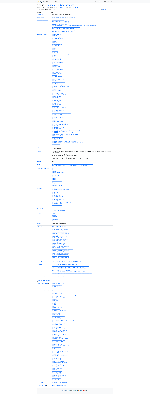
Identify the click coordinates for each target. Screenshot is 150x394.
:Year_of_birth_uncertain (58, 110)
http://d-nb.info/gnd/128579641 (59, 226)
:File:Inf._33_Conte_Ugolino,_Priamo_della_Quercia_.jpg (65, 132)
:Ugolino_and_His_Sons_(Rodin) (59, 330)
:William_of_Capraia (57, 372)
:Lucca (54, 68)
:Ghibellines (55, 99)
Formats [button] (58, 1)
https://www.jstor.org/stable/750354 (60, 24)
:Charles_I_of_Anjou (57, 73)
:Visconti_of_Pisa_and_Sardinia (59, 94)
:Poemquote (55, 176)
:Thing (54, 213)
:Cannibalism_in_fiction (58, 127)
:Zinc (53, 49)
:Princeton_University (57, 69)
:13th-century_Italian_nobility (59, 107)
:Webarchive (55, 183)
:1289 (54, 304)
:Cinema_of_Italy (56, 309)
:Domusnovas (56, 357)
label (39, 223)
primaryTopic (42, 385)
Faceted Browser (99, 1)
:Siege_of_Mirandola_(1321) (59, 323)
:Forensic (54, 118)
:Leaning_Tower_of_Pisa (58, 331)
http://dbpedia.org (62, 7)
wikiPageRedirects (43, 283)
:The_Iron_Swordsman (57, 302)
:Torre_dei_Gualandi (57, 101)
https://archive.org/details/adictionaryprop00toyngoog (64, 30)
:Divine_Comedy (56, 56)
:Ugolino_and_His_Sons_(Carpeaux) (60, 86)
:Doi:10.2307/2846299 (57, 135)
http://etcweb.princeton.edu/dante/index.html (62, 31)
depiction (40, 264)
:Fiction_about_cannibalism (58, 198)
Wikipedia (65, 391)
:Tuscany (54, 48)
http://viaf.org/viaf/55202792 (58, 247)
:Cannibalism (55, 83)
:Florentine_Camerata (57, 350)
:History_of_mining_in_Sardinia (59, 310)
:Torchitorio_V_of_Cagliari (58, 340)
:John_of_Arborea (56, 335)
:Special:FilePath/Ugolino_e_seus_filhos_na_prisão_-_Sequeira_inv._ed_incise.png (72, 273)
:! (53, 168)
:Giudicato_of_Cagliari (57, 121)
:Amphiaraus (55, 366)
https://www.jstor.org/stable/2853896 (60, 22)
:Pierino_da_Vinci (56, 337)
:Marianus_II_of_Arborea (58, 365)
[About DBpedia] (41, 1)
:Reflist (54, 179)
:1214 (54, 303)
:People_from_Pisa (57, 114)
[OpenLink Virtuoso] (65, 390)
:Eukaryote (55, 219)
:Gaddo (54, 369)
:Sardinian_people (56, 327)
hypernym (40, 208)
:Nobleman (55, 208)
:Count (54, 89)
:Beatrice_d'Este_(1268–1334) (59, 334)
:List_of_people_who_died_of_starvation (61, 297)
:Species (54, 220)
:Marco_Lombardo (57, 343)
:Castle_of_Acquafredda (58, 352)
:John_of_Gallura (56, 347)
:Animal (54, 218)
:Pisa (53, 61)
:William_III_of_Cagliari (57, 341)
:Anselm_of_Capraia (57, 324)
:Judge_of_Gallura (56, 104)
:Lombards (55, 65)
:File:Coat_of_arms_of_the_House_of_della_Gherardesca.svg (66, 130)
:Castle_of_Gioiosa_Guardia (58, 354)
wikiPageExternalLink (42, 20)
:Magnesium (55, 45)
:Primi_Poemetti (56, 144)
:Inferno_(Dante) (56, 97)
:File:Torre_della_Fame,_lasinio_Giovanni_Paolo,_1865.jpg (65, 134)
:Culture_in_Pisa (56, 111)
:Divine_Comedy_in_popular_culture (60, 364)
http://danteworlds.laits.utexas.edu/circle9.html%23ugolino (65, 28)
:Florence (54, 41)
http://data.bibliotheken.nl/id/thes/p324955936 (62, 249)
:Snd (53, 182)
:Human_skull (55, 87)
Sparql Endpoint (108, 1)
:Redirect (54, 178)
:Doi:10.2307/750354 (57, 138)
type (39, 213)
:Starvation (55, 333)
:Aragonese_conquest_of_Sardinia (60, 338)
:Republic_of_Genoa (57, 307)
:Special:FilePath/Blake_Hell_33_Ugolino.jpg (64, 264)
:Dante (54, 120)
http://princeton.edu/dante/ (58, 20)
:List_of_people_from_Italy (58, 361)
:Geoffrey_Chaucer (57, 58)
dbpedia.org (77, 7)
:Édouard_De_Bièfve (57, 319)
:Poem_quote (55, 175)
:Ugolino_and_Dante (57, 285)
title (39, 161)
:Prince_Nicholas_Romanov (58, 326)
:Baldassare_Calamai (57, 371)
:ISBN (54, 174)
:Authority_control (56, 169)
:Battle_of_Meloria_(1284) (58, 79)
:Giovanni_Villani (56, 96)
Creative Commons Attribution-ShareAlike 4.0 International (88, 391)
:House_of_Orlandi (57, 344)
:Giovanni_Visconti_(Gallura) (59, 123)
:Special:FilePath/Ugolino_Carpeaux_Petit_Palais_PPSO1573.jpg (68, 271)
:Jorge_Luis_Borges (57, 44)
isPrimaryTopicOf (42, 276)
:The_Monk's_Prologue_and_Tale (60, 124)
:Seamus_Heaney (56, 90)
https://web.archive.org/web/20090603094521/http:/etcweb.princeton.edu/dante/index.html (72, 164)
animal (46, 7)
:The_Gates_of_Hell (57, 72)
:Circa (54, 171)
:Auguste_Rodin (56, 70)
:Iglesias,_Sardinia (56, 66)
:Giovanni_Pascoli (56, 100)
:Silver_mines (55, 125)
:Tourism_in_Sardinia (57, 321)
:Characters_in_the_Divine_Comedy (60, 54)
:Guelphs (54, 35)
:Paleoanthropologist (57, 117)
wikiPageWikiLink (42, 34)
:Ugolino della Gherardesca (60, 229)
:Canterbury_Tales (56, 34)
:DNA (54, 55)
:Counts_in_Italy (56, 195)
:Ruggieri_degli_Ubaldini (58, 38)
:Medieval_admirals (57, 116)
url (38, 164)
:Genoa (54, 42)
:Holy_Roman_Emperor (58, 37)
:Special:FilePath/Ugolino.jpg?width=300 (63, 17)
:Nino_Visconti (56, 92)
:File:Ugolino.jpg (56, 140)
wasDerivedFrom (42, 261)
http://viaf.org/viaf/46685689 (58, 210)
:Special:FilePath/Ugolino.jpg (61, 270)
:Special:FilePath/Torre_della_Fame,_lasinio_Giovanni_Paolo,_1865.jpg (70, 269)
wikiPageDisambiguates (43, 280)
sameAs (40, 210)
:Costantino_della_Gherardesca (59, 355)
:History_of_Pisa (56, 52)
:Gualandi (55, 51)
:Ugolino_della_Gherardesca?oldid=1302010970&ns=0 (66, 261)
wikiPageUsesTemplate (43, 168)
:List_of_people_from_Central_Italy (60, 351)
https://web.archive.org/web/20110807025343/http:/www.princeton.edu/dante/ (69, 165)
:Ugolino (54, 278)
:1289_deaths (55, 106)
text (39, 151)
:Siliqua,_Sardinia (56, 358)
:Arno (54, 78)
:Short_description (57, 181)
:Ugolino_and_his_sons (58, 290)
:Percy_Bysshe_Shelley (57, 62)
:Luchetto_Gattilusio (57, 296)
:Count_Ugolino (56, 287)
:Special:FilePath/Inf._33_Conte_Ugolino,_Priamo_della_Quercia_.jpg (69, 267)
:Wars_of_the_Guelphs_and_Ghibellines (61, 113)
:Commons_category (57, 185)
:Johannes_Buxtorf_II (57, 317)
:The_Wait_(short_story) (58, 93)
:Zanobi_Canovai (56, 374)
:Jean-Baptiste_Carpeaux (58, 85)
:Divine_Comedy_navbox (58, 172)
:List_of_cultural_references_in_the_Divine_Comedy (64, 295)
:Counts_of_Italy (56, 128)
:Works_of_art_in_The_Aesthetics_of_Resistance (63, 320)
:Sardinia (54, 47)
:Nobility (54, 75)
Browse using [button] (50, 1)
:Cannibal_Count (56, 286)
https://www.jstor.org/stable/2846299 (60, 21)
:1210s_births (55, 103)
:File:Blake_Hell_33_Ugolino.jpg (59, 131)
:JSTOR (54, 80)
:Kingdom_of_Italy (56, 59)
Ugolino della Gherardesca (59, 5)
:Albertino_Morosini (57, 76)
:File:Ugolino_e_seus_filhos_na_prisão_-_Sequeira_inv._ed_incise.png (67, 142)
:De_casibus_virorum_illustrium (59, 362)
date (39, 147)
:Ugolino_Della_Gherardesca (59, 283)
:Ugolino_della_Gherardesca (60, 276)
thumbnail (40, 17)
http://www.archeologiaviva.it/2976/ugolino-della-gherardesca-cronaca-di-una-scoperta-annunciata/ (74, 25)
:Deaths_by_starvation (57, 109)
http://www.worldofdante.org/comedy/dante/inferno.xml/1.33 (66, 27)
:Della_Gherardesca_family (58, 82)
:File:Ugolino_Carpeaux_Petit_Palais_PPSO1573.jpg (64, 141)
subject (39, 188)
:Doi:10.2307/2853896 (57, 137)
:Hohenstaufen (56, 63)
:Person (54, 216)
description (40, 14)
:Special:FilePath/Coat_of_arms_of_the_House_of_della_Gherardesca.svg (70, 266)
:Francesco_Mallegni (57, 39)
